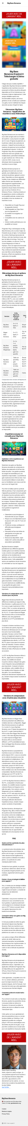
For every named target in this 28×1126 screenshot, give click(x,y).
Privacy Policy (6, 1114)
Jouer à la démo (14, 48)
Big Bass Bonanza (14, 3)
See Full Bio (5, 1087)
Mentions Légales (7, 1111)
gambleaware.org (16, 1103)
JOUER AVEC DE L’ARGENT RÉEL (10, 42)
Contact (4, 1109)
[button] (3, 3)
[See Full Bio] (9, 1087)
